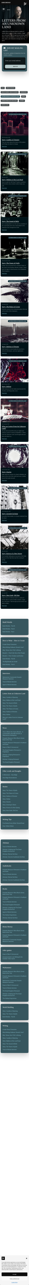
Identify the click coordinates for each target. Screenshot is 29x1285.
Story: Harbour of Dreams (10, 346)
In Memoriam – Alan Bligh (10, 775)
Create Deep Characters (10, 644)
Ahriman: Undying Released (11, 759)
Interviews (24, 92)
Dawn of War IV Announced (10, 747)
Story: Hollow (6, 386)
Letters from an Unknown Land (10, 96)
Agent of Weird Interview (10, 684)
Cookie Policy (15, 1282)
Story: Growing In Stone (10, 514)
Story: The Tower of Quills (11, 263)
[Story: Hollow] (14, 370)
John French (5, 2)
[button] (26, 1258)
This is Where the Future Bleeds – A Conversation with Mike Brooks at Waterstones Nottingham (13, 733)
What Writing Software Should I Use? (13, 647)
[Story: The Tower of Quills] (14, 247)
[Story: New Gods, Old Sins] (14, 579)
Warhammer (7, 968)
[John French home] (25, 3)
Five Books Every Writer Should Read (13, 823)
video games (7, 950)
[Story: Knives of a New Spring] (14, 537)
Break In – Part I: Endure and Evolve (13, 656)
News (23, 96)
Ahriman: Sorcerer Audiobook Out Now (14, 857)
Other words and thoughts (9, 100)
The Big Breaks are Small (10, 661)
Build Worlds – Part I (8, 631)
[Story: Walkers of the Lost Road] (14, 163)
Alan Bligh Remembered (10, 777)
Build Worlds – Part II (9, 629)
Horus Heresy (7, 927)
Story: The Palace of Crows (11, 307)
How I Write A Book (8, 826)
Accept (14, 1274)
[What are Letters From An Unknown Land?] (14, 410)
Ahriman (6, 843)
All (3, 87)
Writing (5, 1026)
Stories (22, 100)
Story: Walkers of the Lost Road (12, 179)
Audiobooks (7, 866)
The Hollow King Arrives (9, 915)
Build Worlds (10, 87)
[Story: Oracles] (14, 456)
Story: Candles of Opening (10, 140)
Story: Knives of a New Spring (12, 553)
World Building (8, 1007)
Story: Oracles (6, 472)
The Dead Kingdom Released (11, 762)
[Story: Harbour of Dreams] (14, 330)
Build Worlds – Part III (9, 626)
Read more (4, 146)
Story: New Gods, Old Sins (11, 595)
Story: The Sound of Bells (10, 221)
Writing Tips (5, 105)
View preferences (14, 1279)
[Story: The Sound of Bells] (14, 205)
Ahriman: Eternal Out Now (10, 854)
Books (5, 889)
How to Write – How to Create (10, 92)
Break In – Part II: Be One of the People (14, 653)
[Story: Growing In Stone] (14, 497)
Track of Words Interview (10, 681)
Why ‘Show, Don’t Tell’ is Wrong (12, 650)
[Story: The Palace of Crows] (14, 290)
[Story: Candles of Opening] (14, 124)
